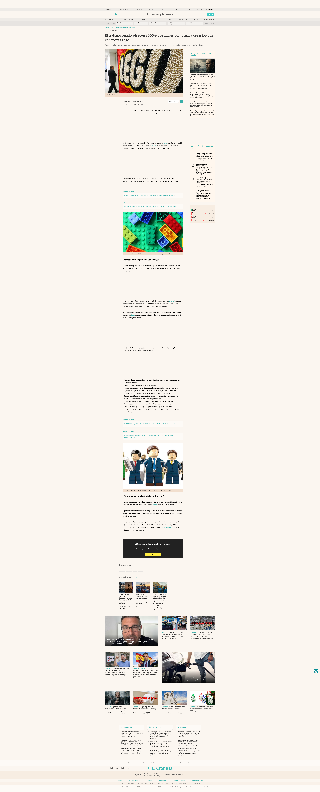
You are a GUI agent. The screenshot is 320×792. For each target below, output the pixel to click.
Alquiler (163, 9)
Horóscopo (191, 762)
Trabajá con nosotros (197, 780)
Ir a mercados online (110, 23)
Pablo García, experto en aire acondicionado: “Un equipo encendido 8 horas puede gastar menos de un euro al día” (202, 95)
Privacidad (173, 783)
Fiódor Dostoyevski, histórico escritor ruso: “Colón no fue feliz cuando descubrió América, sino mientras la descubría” (202, 77)
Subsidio (181, 762)
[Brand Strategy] (157, 775)
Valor (213, 207)
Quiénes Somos (163, 780)
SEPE (152, 762)
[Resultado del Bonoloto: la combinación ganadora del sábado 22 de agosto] (202, 698)
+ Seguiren (174, 102)
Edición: (209, 9)
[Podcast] (166, 775)
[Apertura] (139, 775)
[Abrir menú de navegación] (106, 14)
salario (171, 301)
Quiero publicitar (154, 554)
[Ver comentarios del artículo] (142, 105)
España (129, 570)
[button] (316, 671)
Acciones (176, 9)
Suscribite (149, 780)
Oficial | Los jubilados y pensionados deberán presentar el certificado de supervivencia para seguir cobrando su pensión (204, 182)
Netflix (199, 9)
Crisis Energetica (170, 762)
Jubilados (139, 9)
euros (140, 570)
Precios (160, 762)
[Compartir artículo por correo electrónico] (138, 105)
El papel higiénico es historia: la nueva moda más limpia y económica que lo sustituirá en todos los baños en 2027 (202, 113)
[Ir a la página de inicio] (113, 14)
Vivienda (151, 9)
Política (156, 19)
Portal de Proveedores (179, 780)
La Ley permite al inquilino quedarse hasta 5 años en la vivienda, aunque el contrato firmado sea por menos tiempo (201, 104)
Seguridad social (123, 9)
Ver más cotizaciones (209, 23)
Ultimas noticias (110, 19)
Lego (135, 570)
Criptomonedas (183, 19)
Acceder (211, 14)
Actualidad (168, 19)
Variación (203, 207)
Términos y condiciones (162, 783)
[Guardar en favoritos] (181, 101)
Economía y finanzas (128, 19)
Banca (196, 19)
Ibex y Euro (144, 19)
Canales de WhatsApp (134, 780)
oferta (155, 505)
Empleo (188, 9)
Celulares (136, 762)
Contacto (120, 780)
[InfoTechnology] (178, 774)
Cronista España (109, 27)
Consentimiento (182, 783)
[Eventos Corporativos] (148, 774)
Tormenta (108, 9)
